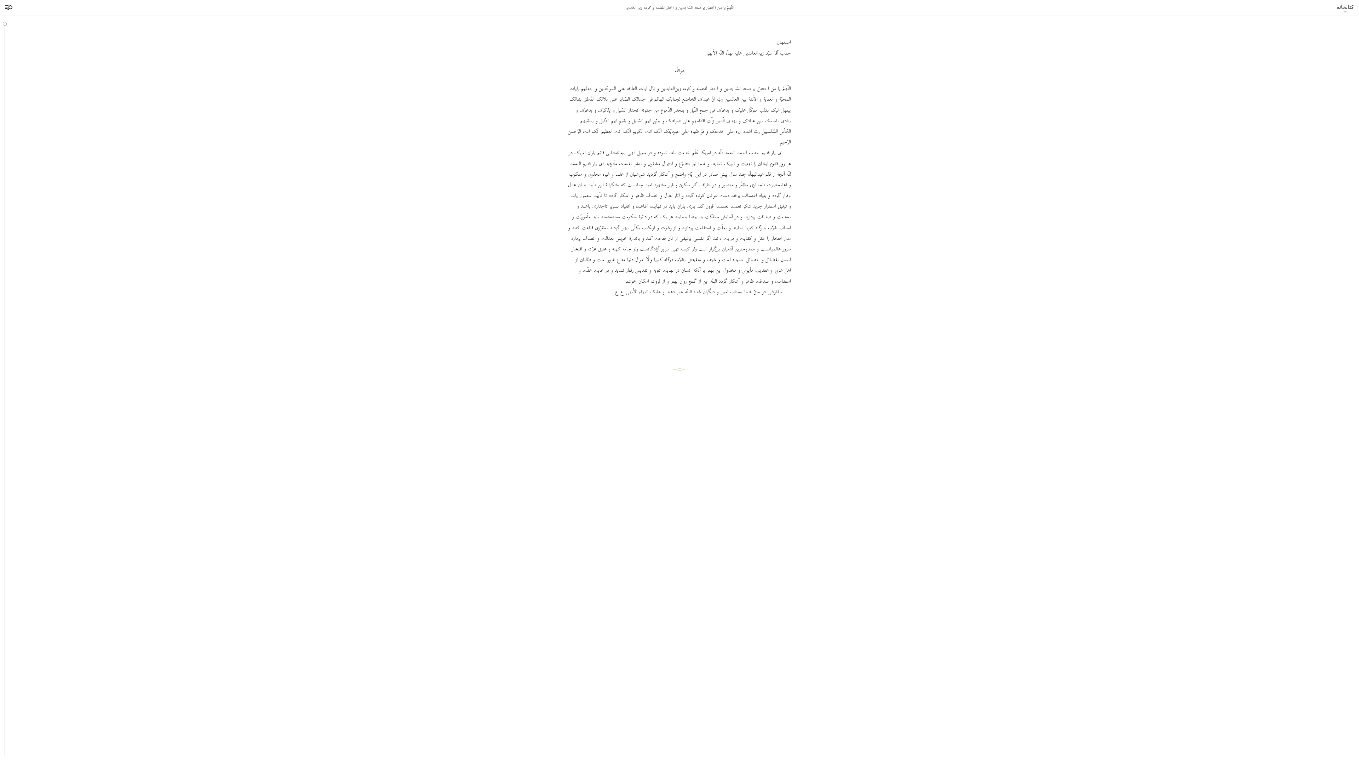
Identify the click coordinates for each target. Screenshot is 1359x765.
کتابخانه (1345, 7)
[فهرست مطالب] (8, 8)
